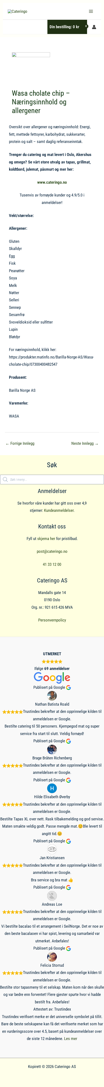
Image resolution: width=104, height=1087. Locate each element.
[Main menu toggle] (91, 11)
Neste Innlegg (85, 443)
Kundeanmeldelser (59, 510)
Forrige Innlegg (19, 443)
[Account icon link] (94, 27)
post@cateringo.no (52, 551)
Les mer (70, 1038)
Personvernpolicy (52, 620)
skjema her (46, 538)
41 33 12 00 (52, 564)
